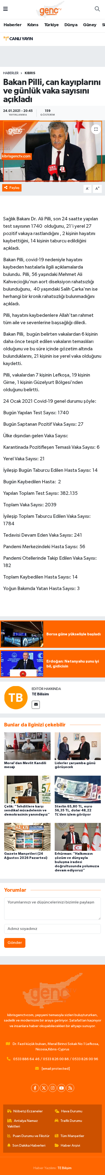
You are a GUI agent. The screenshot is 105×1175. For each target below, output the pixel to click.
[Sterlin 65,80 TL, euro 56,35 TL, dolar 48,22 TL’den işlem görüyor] (78, 789)
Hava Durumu (71, 1111)
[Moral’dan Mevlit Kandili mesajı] (27, 746)
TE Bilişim (64, 1168)
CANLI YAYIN (20, 39)
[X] (44, 1088)
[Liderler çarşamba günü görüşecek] (78, 746)
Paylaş (15, 188)
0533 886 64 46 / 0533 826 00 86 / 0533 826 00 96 (55, 1059)
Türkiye (51, 25)
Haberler (12, 25)
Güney (89, 25)
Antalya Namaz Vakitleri (22, 1123)
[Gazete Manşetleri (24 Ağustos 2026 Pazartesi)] (27, 837)
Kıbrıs (32, 25)
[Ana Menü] (5, 9)
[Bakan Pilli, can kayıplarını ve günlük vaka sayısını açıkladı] (52, 151)
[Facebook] (35, 1088)
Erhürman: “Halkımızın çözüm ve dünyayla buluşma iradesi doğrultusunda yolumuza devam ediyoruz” (77, 862)
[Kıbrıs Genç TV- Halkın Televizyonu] (50, 9)
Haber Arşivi (70, 1145)
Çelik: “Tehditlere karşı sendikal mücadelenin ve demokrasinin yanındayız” (27, 811)
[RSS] (70, 1088)
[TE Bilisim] (16, 697)
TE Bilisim (40, 694)
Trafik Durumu (71, 1121)
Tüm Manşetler (72, 1136)
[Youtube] (61, 1088)
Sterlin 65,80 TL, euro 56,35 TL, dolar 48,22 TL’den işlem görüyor (73, 811)
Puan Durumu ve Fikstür (31, 1136)
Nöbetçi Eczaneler (28, 1111)
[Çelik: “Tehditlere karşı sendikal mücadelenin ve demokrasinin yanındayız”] (27, 789)
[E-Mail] (36, 705)
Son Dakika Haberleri (28, 1145)
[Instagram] (53, 1088)
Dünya (70, 25)
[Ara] (97, 9)
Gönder (15, 943)
